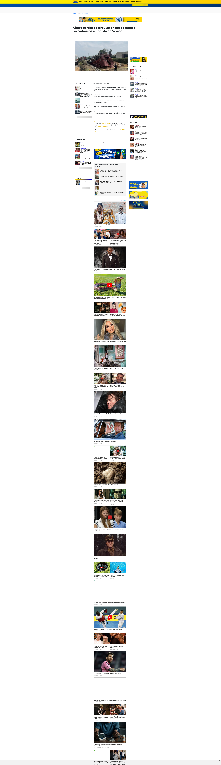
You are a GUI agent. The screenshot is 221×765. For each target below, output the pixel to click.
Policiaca (120, 1)
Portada (81, 1)
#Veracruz (109, 121)
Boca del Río (92, 1)
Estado (97, 1)
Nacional (102, 1)
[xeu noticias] (75, 1)
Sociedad (133, 1)
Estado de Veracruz (84, 13)
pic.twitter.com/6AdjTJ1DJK (103, 126)
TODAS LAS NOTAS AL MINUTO (85, 117)
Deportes (115, 1)
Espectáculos (126, 1)
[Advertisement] (84, 128)
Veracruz (86, 1)
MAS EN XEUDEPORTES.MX (86, 168)
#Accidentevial (106, 123)
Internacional (108, 1)
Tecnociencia (139, 1)
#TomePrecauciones (99, 121)
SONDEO (79, 178)
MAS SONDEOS (86, 187)
